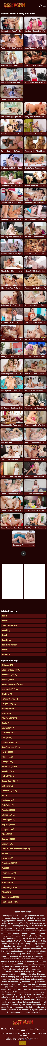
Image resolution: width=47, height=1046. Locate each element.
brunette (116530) (10, 766)
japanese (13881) (9, 674)
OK (22, 1043)
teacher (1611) (8, 771)
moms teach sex (9, 625)
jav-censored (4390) (11, 747)
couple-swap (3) (9, 703)
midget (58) (7, 757)
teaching (6, 630)
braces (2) (6, 853)
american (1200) (9, 872)
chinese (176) (8, 665)
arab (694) (6, 713)
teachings (6, 640)
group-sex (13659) (10, 781)
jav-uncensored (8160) (12, 684)
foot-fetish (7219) (10, 901)
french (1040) (8, 882)
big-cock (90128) (9, 718)
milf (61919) (7, 737)
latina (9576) (8, 800)
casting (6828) (8, 819)
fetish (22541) (8, 679)
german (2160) (8, 839)
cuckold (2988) (8, 732)
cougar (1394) (8, 829)
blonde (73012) (8, 814)
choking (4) (7, 694)
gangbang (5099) (9, 887)
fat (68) (5, 868)
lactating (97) (8, 877)
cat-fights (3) (8, 805)
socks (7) (6, 723)
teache (5, 649)
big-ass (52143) (8, 824)
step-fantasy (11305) (11, 670)
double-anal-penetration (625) (16, 848)
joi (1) (4, 795)
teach (4, 615)
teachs (5, 635)
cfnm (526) (7, 834)
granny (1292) (8, 843)
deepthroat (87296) (11, 897)
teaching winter (9, 644)
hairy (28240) (8, 776)
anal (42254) (7, 761)
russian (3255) (8, 810)
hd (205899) (7, 752)
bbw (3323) (6, 892)
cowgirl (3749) (8, 728)
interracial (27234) (10, 689)
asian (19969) (8, 708)
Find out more (27, 1039)
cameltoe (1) (7, 858)
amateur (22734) (9, 863)
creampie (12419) (9, 790)
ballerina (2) (7, 785)
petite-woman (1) (10, 699)
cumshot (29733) (9, 742)
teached (6, 654)
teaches (6, 620)
